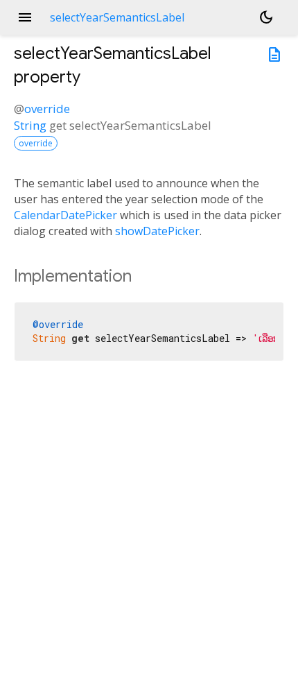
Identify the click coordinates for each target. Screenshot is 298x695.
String (30, 125)
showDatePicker (157, 231)
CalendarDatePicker (65, 215)
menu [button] (25, 17)
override (47, 109)
